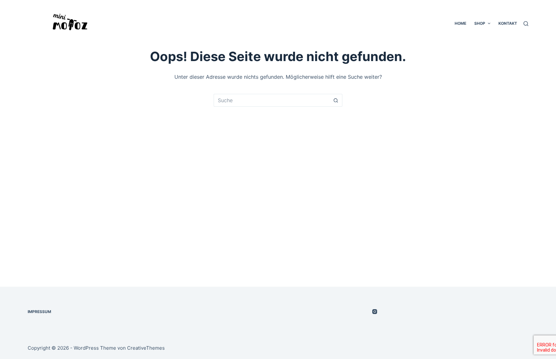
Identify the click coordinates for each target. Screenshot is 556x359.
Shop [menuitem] (479, 23)
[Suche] (526, 23)
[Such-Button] (335, 100)
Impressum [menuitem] (39, 311)
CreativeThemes (146, 348)
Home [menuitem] (460, 23)
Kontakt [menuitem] (507, 23)
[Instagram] (374, 311)
